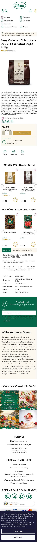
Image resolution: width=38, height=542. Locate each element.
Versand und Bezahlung (19, 468)
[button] (10, 199)
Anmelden (6, 321)
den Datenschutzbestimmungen (14, 318)
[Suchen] (6, 11)
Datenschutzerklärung (19, 483)
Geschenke (26, 20)
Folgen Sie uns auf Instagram (19, 385)
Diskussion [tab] (24, 250)
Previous (2, 186)
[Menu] (2, 11)
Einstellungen (18, 531)
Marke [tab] (30, 250)
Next (36, 186)
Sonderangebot (8, 20)
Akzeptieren (18, 537)
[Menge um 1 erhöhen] (10, 133)
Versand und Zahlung (10, 27)
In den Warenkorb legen (22, 133)
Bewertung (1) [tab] (16, 250)
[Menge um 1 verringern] (3, 133)
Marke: (22, 292)
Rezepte (25, 27)
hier (24, 526)
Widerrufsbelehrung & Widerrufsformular (19, 480)
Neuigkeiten (26, 17)
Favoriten (7, 17)
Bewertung (7, 24)
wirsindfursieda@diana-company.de (19, 445)
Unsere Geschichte (19, 465)
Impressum (19, 471)
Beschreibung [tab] (6, 250)
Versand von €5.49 (12, 143)
